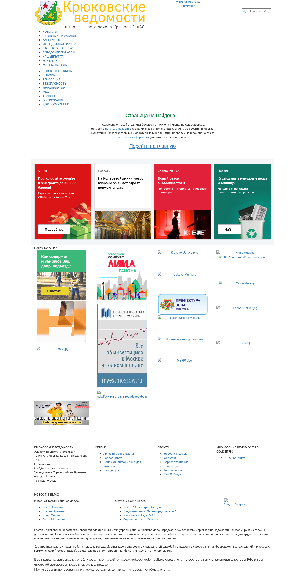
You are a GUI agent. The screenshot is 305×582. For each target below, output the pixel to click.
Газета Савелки (53, 507)
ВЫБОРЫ (49, 75)
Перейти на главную (152, 145)
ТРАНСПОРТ (51, 96)
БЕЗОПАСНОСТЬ (54, 83)
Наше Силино (52, 515)
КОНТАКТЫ (50, 60)
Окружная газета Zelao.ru (140, 519)
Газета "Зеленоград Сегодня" (143, 507)
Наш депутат (112, 470)
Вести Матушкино (55, 519)
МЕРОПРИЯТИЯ (54, 87)
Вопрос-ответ (112, 457)
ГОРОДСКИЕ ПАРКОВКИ (59, 52)
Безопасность (173, 470)
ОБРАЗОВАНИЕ (53, 100)
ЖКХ (46, 92)
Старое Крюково (54, 511)
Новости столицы (175, 453)
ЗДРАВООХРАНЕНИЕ (57, 104)
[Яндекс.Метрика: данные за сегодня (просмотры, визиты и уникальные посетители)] (235, 502)
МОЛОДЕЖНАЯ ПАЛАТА (59, 44)
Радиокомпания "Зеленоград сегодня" (149, 511)
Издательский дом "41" (139, 515)
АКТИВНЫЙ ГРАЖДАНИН (60, 35)
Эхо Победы (172, 474)
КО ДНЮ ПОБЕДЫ (55, 65)
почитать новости (117, 128)
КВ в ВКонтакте (235, 457)
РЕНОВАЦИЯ (52, 79)
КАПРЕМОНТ (52, 40)
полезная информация (134, 137)
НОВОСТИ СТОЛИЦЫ (57, 71)
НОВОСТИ (50, 31)
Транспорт (171, 466)
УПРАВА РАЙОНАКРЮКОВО (188, 4)
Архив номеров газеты (118, 453)
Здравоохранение (176, 462)
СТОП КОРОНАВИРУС (58, 48)
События (170, 457)
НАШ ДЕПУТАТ (53, 56)
